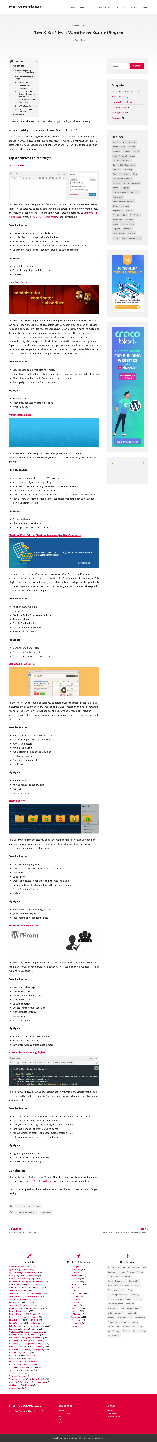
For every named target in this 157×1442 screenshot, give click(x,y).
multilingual (118, 197)
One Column (37, 1346)
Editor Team (79, 40)
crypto (39, 1287)
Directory (33, 1299)
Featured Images (16, 1314)
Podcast (12, 1352)
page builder (46, 1212)
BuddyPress (27, 1281)
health (12, 1334)
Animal (25, 1269)
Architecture (30, 1272)
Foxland (101, 1438)
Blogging (75, 1267)
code (115, 156)
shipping (116, 228)
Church (19, 1284)
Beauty (12, 1275)
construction (14, 1287)
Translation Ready (35, 1379)
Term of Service (64, 1413)
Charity (76, 1272)
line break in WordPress (44, 216)
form (59, 656)
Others (76, 1311)
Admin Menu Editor (20, 414)
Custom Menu (33, 1296)
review (115, 224)
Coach (27, 1284)
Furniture (13, 1329)
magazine (38, 1337)
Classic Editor (17, 165)
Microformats (37, 1340)
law (42, 1334)
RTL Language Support (18, 1364)
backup (116, 146)
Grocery (27, 1332)
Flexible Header (15, 1320)
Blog (32, 1278)
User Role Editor (18, 282)
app (32, 1269)
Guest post (111, 1413)
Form (135, 174)
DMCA (60, 1419)
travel (11, 1382)
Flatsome (34, 1317)
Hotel (76, 1296)
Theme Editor (17, 800)
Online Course (78, 1290)
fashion (39, 1308)
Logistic (27, 1337)
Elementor (117, 174)
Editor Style (14, 1302)
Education (30, 1302)
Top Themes (120, 7)
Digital (22, 1299)
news (11, 1346)
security (124, 224)
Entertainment (15, 1308)
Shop (31, 1367)
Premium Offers (113, 1416)
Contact (134, 7)
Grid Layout (14, 1332)
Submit (145, 7)
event (29, 1308)
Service (22, 1367)
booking (131, 146)
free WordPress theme (40, 1180)
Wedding (12, 1385)
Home (73, 7)
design (12, 1299)
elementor (26, 1305)
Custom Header (34, 1293)
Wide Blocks (26, 1385)
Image (115, 187)
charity (136, 151)
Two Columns (25, 1382)
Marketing (134, 192)
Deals (60, 1416)
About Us (61, 1410)
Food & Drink (32, 1320)
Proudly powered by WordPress (65, 1438)
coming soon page (127, 156)
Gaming (35, 1329)
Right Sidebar (29, 1361)
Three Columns (15, 1379)
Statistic (131, 233)
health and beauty (132, 183)
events (127, 174)
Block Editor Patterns (28, 1275)
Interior (34, 1334)
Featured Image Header (19, 1311)
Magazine (76, 1299)
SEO (132, 224)
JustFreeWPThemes (25, 7)
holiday (23, 1334)
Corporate (75, 1275)
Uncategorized (118, 112)
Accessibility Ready (17, 1267)
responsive (117, 219)
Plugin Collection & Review (28, 1206)
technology (29, 1370)
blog (123, 146)
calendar (126, 151)
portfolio (117, 215)
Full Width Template (35, 1326)
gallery (24, 1329)
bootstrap (13, 1281)
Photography (76, 1317)
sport (41, 1367)
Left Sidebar (14, 1337)
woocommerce (134, 238)
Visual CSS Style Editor (22, 664)
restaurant (129, 219)
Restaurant (76, 1323)
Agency (32, 1267)
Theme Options (15, 1373)
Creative (76, 1278)
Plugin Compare (118, 96)
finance (12, 1317)
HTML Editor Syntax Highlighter (27, 1052)
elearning (128, 169)
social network (119, 233)
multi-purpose (29, 1343)
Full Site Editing (16, 1326)
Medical (24, 1340)
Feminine (34, 1314)
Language (125, 187)
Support (116, 238)
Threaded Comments (18, 1376)
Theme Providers (119, 107)
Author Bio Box (129, 142)
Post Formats (15, 1355)
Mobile (77, 1305)
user (124, 238)
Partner (61, 1422)
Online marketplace (121, 206)
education (117, 169)
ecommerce (130, 165)
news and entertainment (123, 201)
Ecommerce (75, 1284)
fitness (23, 1317)
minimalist (14, 1343)
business (116, 151)
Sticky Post (14, 1370)
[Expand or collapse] (36, 61)
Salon (36, 1364)
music (42, 1343)
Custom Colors (15, 1293)
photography (38, 1349)
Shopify (76, 1326)
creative (27, 1287)
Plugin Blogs (104, 7)
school (12, 1367)
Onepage (76, 1308)
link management (120, 192)
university (42, 1382)
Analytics (116, 142)
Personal (13, 1349)
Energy (40, 1305)
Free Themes (86, 7)
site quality (127, 228)
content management (26, 1212)
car (10, 1284)
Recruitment (14, 1358)
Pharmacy (25, 1349)
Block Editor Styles (17, 1278)
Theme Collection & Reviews (124, 102)
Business (75, 1269)
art (41, 1272)
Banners (110, 1410)
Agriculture (14, 1269)
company (38, 1284)
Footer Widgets (15, 1323)
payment (129, 210)
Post (125, 215)
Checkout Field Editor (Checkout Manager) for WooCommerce (45, 535)
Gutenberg (117, 183)
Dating (76, 1281)
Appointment (15, 1272)
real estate (135, 215)
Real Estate (77, 1320)
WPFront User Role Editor (24, 925)
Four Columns (35, 1323)
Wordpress (116, 118)
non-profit (23, 1346)
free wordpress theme (122, 178)
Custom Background (17, 1290)
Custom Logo (14, 1296)
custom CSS (118, 165)
